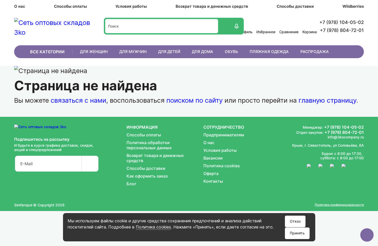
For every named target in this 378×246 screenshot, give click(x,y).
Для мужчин (133, 51)
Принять (297, 233)
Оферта (211, 173)
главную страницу (327, 100)
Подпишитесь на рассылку (41, 139)
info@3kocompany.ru (346, 137)
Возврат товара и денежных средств (212, 6)
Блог (131, 183)
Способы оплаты (70, 6)
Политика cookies (153, 227)
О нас (19, 6)
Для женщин (94, 51)
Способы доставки (295, 6)
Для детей (169, 51)
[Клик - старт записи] (236, 26)
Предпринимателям (223, 134)
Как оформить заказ (147, 176)
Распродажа (314, 51)
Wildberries (353, 6)
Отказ (295, 221)
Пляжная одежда (269, 51)
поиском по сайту (194, 100)
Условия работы (131, 6)
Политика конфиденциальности (339, 205)
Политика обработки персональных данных (149, 145)
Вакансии (213, 158)
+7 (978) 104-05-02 (344, 127)
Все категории (47, 51)
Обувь (231, 51)
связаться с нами (78, 100)
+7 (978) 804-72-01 (344, 132)
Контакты (213, 181)
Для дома (202, 51)
